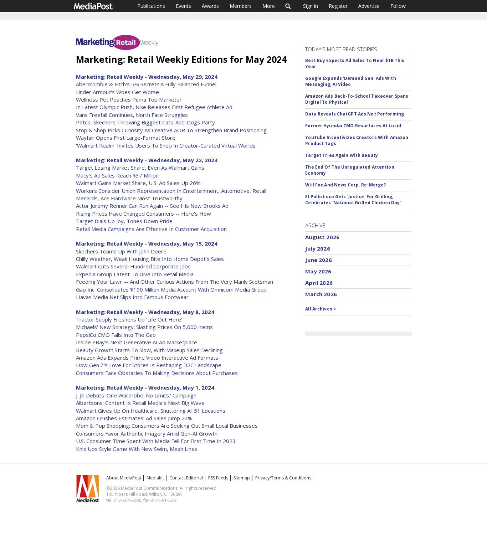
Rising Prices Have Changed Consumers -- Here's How (143, 213)
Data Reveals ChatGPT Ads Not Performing (354, 114)
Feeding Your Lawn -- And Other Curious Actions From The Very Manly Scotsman (174, 281)
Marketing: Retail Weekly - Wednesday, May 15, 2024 (146, 243)
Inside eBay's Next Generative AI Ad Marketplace (136, 342)
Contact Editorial (186, 478)
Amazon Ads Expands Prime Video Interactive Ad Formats (147, 357)
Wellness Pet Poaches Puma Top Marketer (129, 99)
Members (241, 5)
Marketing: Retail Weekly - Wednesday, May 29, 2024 (146, 76)
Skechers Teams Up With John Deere (121, 251)
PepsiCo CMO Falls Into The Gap (116, 334)
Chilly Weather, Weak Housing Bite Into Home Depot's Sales (150, 258)
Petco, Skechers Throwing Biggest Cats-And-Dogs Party (145, 122)
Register (338, 5)
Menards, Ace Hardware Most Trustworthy (129, 198)
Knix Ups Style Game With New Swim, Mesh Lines (137, 448)
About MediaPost (123, 478)
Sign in (310, 5)
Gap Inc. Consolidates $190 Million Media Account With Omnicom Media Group (171, 289)
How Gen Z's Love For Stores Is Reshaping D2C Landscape (148, 365)
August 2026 (322, 237)
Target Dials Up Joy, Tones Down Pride (124, 221)
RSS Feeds (218, 478)
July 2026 (317, 248)
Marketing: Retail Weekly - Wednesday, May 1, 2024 (145, 387)
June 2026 (318, 259)
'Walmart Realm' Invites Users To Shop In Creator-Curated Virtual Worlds (166, 145)
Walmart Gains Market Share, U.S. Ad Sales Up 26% (138, 182)
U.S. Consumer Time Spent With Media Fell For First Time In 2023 (156, 440)
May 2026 (318, 271)
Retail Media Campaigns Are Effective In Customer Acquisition (151, 228)
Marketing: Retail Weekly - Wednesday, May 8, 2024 (145, 311)
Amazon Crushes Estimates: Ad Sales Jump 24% (134, 418)
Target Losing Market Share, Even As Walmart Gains (140, 167)
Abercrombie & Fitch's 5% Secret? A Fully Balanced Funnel (146, 84)
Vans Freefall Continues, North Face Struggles (132, 114)
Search (288, 6)
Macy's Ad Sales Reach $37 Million (117, 175)
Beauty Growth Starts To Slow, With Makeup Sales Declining (149, 350)
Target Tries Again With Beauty (341, 155)
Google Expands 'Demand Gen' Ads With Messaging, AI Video (350, 81)
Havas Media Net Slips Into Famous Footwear (132, 296)
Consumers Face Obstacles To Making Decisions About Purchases (157, 372)
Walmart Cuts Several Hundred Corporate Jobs (133, 266)
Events (183, 5)
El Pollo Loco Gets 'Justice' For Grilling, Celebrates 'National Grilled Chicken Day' (353, 200)
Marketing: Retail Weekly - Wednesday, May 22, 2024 (146, 160)
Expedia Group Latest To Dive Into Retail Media (135, 274)
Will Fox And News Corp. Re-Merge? (345, 185)
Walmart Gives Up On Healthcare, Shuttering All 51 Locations (150, 410)
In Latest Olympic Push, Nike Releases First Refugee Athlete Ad (154, 106)
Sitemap (242, 478)
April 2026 (319, 282)
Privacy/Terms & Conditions (283, 478)
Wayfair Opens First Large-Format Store (125, 137)
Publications (151, 5)
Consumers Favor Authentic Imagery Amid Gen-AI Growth (146, 433)
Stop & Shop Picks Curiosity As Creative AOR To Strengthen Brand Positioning (171, 130)
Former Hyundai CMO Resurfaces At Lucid (353, 126)
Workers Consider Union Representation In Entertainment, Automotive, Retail (171, 190)
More (268, 5)
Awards (210, 5)
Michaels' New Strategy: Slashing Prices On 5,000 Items (144, 326)
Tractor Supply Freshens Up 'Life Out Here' (129, 319)
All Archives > (320, 309)
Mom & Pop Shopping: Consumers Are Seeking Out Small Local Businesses (167, 425)
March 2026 (321, 294)
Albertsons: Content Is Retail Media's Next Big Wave (140, 402)
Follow (398, 5)
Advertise (369, 5)
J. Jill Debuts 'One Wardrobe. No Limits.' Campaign (136, 395)
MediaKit (155, 478)
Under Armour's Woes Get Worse (117, 92)
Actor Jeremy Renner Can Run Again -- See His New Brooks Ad (152, 205)
